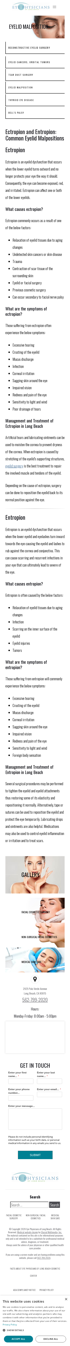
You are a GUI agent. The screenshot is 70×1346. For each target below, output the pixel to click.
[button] (35, 1330)
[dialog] (35, 1321)
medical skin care (55, 1217)
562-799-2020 (35, 999)
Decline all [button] (50, 1338)
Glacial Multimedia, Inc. (51, 1232)
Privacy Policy (46, 1290)
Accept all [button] (18, 1338)
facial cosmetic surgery (14, 1217)
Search (35, 1196)
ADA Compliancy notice (24, 1290)
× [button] (66, 1299)
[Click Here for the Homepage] (30, 6)
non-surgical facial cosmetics (36, 1217)
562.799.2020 (43, 1258)
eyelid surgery (14, 466)
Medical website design (27, 1232)
